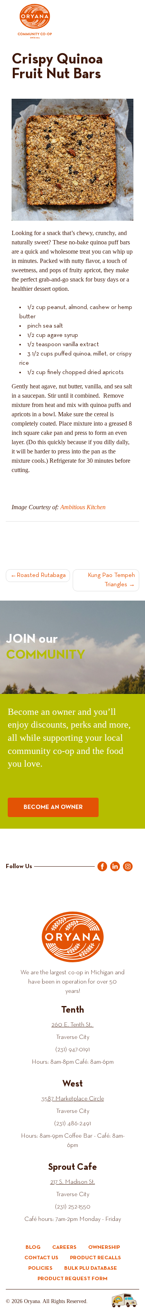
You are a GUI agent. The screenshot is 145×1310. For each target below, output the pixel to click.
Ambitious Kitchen (83, 507)
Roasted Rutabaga (41, 575)
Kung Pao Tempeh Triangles (111, 580)
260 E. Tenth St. (72, 1025)
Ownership (104, 1247)
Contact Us (41, 1257)
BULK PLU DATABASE (90, 1268)
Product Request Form (72, 1278)
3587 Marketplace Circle (72, 1099)
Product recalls (95, 1257)
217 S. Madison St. (72, 1182)
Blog (33, 1247)
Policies (40, 1268)
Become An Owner (53, 807)
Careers (64, 1247)
